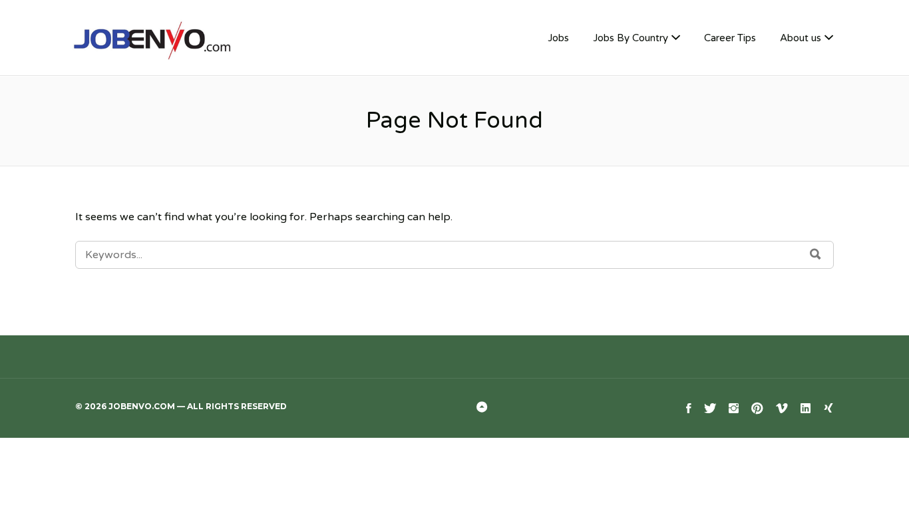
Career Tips (730, 38)
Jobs (558, 38)
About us (800, 38)
